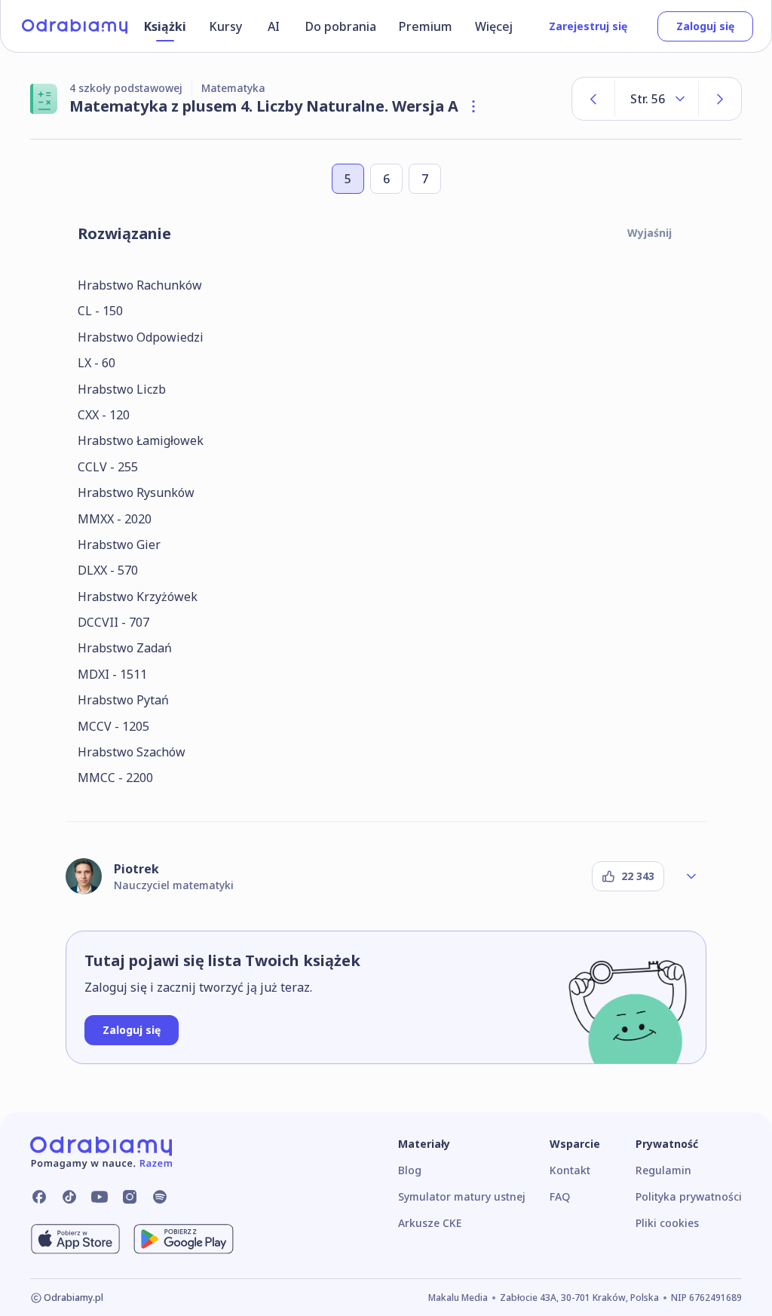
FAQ (560, 1196)
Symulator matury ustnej (461, 1196)
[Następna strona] (720, 99)
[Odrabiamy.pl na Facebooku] (39, 1197)
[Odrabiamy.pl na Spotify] (160, 1197)
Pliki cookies (667, 1223)
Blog (409, 1170)
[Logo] (74, 26)
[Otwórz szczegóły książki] (473, 106)
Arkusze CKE (429, 1223)
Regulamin (663, 1170)
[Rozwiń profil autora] (691, 876)
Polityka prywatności (689, 1196)
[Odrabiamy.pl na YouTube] (99, 1197)
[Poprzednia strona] (593, 99)
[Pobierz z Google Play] (183, 1239)
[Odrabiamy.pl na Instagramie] (130, 1197)
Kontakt (570, 1170)
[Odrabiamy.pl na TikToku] (69, 1197)
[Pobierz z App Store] (75, 1239)
